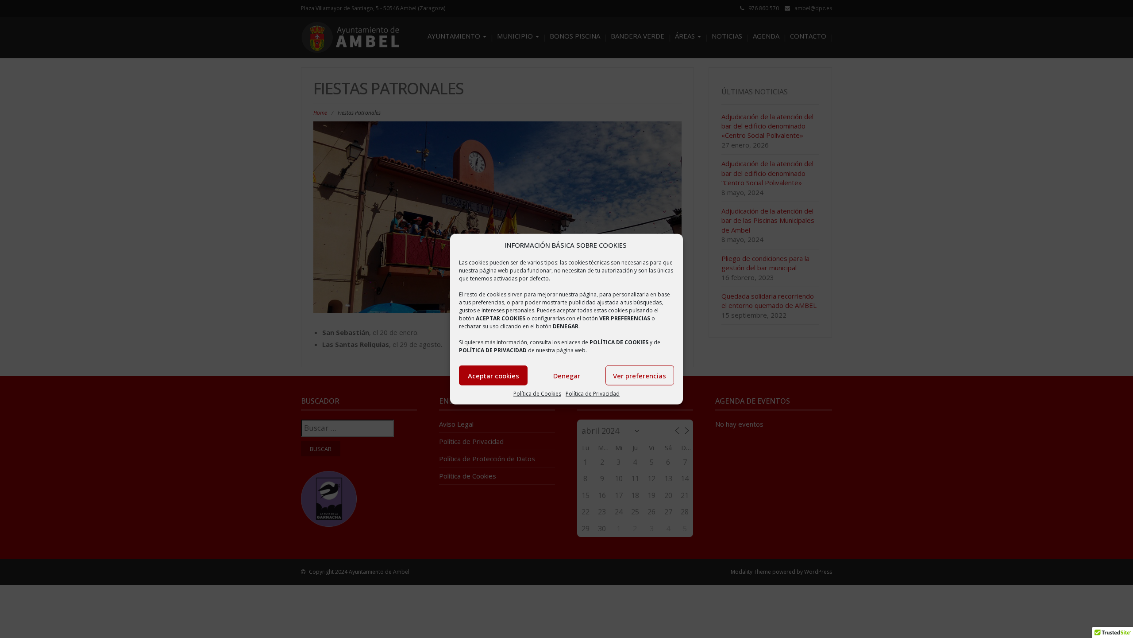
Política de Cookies (537, 393)
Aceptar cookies (493, 375)
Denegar (566, 375)
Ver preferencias (639, 375)
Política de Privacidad (593, 393)
